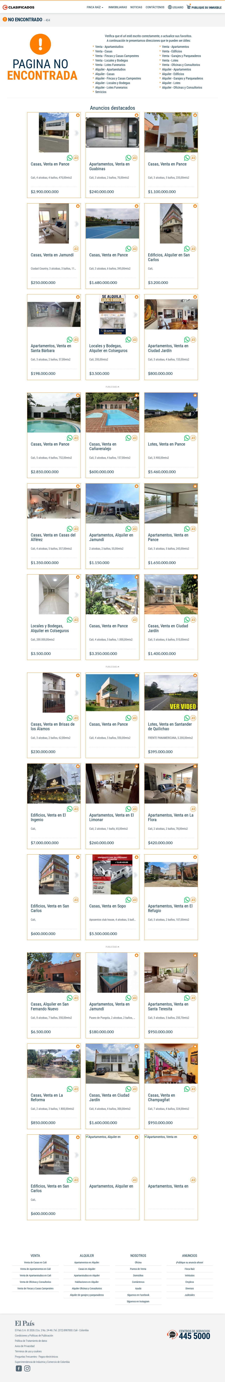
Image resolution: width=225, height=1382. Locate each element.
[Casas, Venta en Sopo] (112, 874)
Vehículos (189, 1275)
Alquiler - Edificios (173, 74)
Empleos (189, 1282)
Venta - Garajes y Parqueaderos (181, 56)
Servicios (100, 92)
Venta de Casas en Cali (35, 1262)
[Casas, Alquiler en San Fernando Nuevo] (54, 973)
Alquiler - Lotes (171, 83)
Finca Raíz (94, 7)
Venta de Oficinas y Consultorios (35, 1282)
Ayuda (138, 1288)
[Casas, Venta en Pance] (54, 132)
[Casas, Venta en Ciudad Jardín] (171, 594)
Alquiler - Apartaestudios (110, 69)
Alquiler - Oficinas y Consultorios (182, 87)
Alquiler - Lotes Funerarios (111, 87)
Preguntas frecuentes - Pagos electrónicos (36, 1356)
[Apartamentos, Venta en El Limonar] (112, 784)
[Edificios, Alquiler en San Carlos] (171, 223)
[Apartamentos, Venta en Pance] (171, 503)
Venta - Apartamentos (175, 47)
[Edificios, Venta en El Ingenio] (54, 784)
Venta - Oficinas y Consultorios (181, 65)
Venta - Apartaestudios (109, 47)
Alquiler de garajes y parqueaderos (87, 1295)
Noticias (136, 7)
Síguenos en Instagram (138, 1301)
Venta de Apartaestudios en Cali (35, 1275)
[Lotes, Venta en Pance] (171, 413)
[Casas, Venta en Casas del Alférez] (54, 503)
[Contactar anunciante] (76, 159)
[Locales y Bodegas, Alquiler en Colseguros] (112, 314)
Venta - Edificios (172, 51)
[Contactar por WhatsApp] (70, 159)
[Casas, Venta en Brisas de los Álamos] (54, 693)
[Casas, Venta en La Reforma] (54, 1064)
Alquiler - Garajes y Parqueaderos (182, 78)
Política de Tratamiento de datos (31, 1340)
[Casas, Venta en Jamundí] (54, 223)
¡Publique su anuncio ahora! (189, 1262)
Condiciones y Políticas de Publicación (34, 1335)
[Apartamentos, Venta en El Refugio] (171, 874)
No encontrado (24, 20)
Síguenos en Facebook (138, 1295)
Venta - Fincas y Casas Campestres (117, 56)
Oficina (138, 1262)
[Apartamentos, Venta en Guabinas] (112, 132)
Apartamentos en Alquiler (86, 1262)
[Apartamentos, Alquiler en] (112, 1155)
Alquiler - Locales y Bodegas (112, 83)
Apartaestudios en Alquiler (87, 1275)
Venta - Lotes (170, 60)
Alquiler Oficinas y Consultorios (87, 1288)
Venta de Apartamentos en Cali (35, 1269)
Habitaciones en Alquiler (87, 1282)
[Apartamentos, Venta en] (171, 1155)
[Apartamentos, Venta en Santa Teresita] (171, 973)
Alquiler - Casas (104, 74)
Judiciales (190, 1295)
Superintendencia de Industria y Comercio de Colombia (42, 1362)
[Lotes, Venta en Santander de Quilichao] (171, 693)
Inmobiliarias (117, 7)
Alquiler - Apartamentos (176, 69)
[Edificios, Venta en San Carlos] (54, 874)
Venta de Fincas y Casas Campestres (35, 1288)
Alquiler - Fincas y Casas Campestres (118, 78)
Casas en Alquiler (86, 1269)
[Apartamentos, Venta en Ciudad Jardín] (171, 314)
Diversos (189, 1288)
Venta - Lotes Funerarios (110, 65)
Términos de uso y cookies (28, 1351)
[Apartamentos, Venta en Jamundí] (112, 973)
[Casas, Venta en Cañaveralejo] (112, 413)
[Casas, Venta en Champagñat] (171, 1064)
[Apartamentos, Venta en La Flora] (171, 784)
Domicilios (138, 1275)
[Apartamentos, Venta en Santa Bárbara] (54, 314)
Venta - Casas (103, 51)
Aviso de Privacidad (24, 1346)
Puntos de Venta (138, 1269)
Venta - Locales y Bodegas (111, 60)
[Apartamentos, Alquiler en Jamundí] (112, 503)
